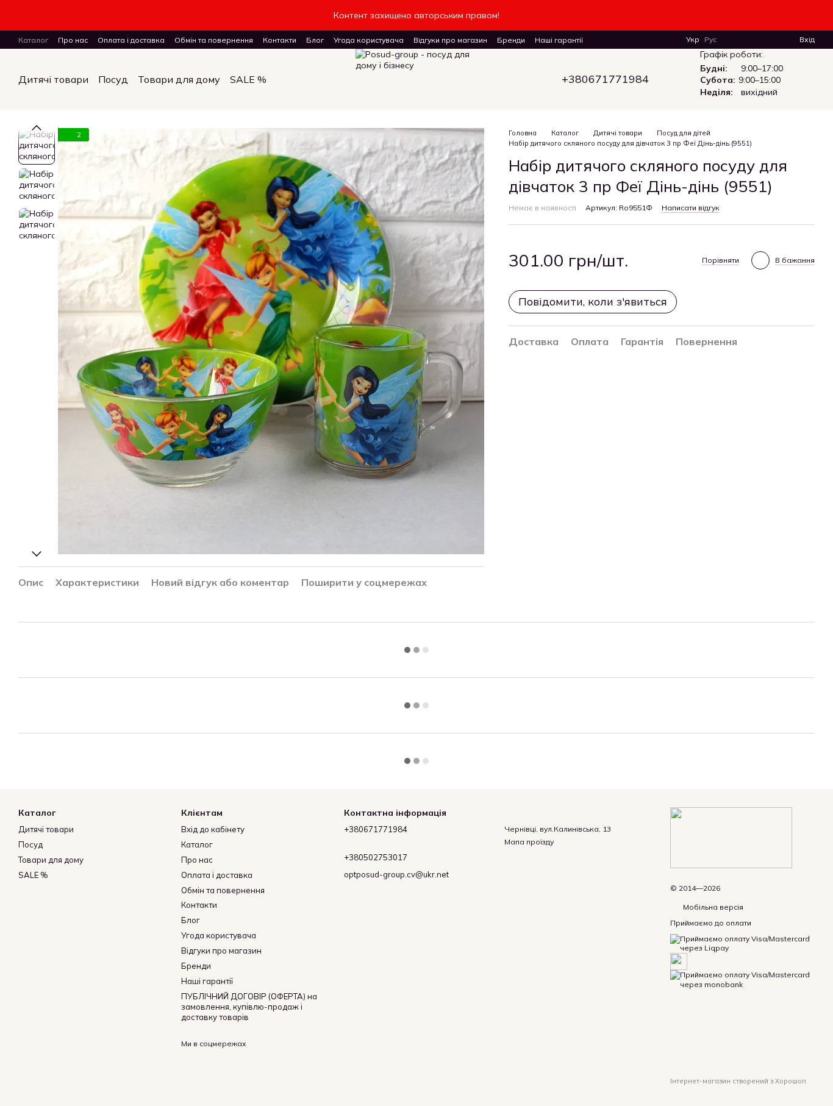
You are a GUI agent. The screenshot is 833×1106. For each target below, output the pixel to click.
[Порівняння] (746, 40)
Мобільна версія (712, 907)
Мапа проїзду (529, 841)
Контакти (279, 40)
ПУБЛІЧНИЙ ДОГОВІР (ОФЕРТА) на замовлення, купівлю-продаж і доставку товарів (249, 1006)
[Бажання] (768, 40)
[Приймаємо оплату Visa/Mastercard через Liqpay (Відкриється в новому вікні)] (742, 942)
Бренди (511, 40)
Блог (315, 40)
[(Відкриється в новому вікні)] (678, 960)
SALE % (248, 79)
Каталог (33, 40)
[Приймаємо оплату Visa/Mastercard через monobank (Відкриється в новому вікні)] (742, 978)
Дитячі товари (53, 79)
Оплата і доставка (131, 40)
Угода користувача (369, 40)
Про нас (73, 40)
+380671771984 (605, 79)
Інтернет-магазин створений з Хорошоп (738, 1081)
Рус (710, 39)
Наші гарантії (559, 40)
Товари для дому (179, 79)
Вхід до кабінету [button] (213, 829)
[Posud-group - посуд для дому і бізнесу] (731, 836)
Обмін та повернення (213, 40)
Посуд (113, 79)
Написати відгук (691, 207)
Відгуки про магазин (450, 40)
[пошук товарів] (288, 79)
